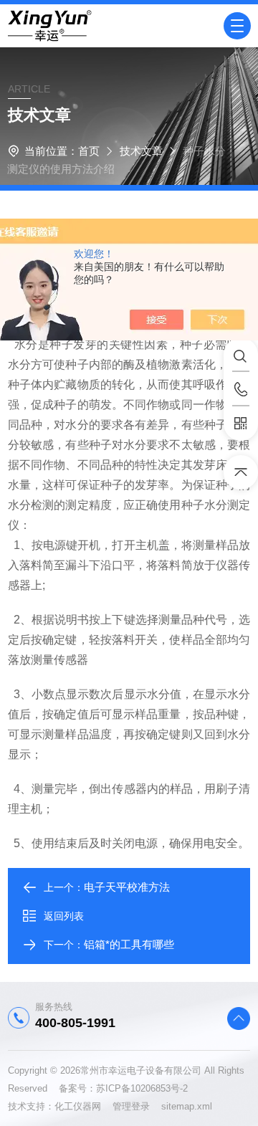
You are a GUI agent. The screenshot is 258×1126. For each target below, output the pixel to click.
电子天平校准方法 (127, 887)
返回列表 (64, 916)
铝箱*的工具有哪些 (129, 944)
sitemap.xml (186, 1106)
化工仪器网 (83, 1106)
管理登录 (131, 1106)
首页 (89, 151)
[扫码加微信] (241, 423)
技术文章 (141, 151)
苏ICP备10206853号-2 (142, 1088)
